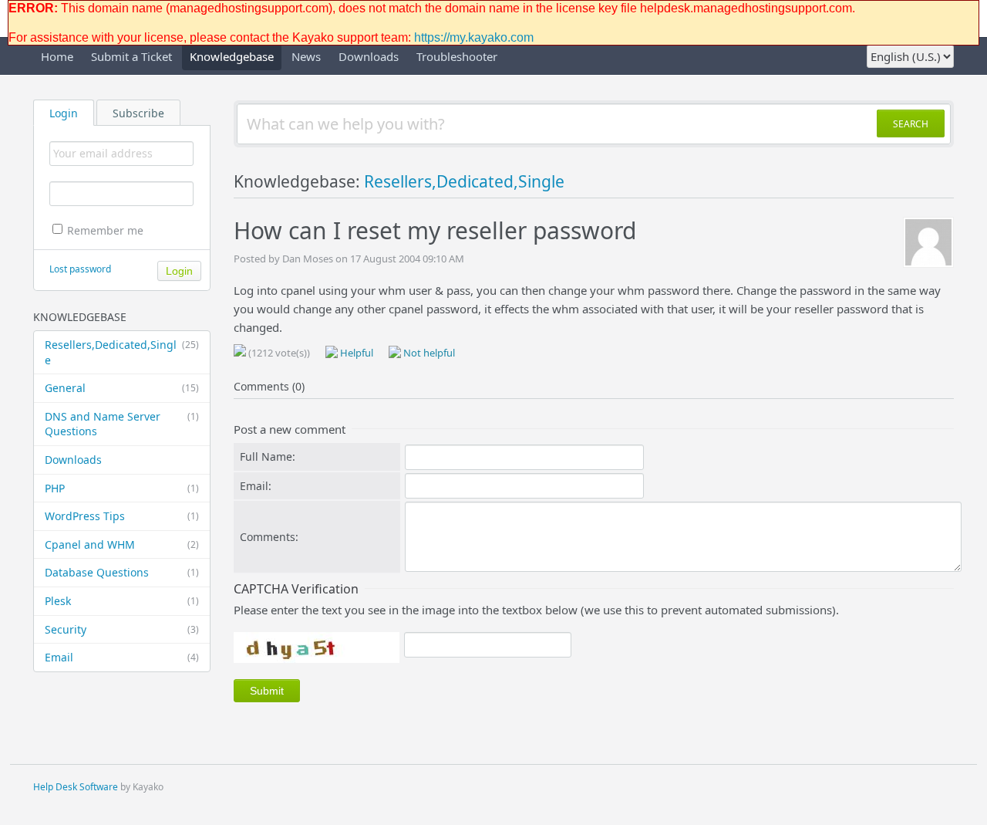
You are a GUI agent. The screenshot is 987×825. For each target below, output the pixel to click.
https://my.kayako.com (474, 37)
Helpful (355, 353)
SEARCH (910, 123)
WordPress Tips (122, 516)
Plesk (122, 600)
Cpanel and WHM (122, 544)
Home (57, 56)
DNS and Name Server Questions (122, 424)
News (306, 56)
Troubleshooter (456, 56)
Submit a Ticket (131, 56)
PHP (122, 488)
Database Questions (122, 572)
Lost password (80, 269)
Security (122, 629)
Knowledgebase (232, 56)
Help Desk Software (75, 786)
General (122, 387)
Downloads (369, 56)
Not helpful (428, 353)
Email (122, 657)
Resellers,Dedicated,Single (122, 352)
